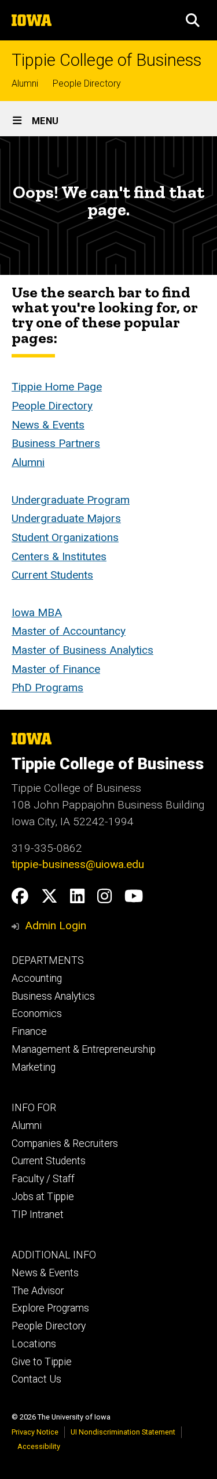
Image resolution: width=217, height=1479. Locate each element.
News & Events (48, 424)
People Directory (87, 83)
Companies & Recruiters (65, 1143)
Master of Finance (56, 669)
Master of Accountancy (69, 631)
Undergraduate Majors (66, 518)
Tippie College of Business (106, 60)
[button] (192, 20)
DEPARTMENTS (48, 960)
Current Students (52, 575)
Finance (29, 1031)
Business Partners (56, 443)
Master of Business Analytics (82, 650)
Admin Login (55, 925)
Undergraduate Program (71, 499)
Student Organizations (65, 537)
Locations (34, 1344)
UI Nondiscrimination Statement (123, 1432)
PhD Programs (47, 687)
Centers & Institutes (59, 556)
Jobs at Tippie (43, 1196)
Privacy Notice (35, 1432)
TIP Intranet (38, 1214)
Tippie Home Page (57, 386)
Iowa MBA (37, 612)
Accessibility (38, 1446)
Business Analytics (53, 996)
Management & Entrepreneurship (84, 1049)
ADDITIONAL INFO (54, 1255)
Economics (37, 1013)
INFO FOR (34, 1107)
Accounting (37, 978)
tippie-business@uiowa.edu (78, 864)
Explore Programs (50, 1308)
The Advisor (38, 1291)
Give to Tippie (42, 1362)
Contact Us (36, 1379)
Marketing (34, 1067)
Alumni (25, 83)
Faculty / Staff (43, 1178)
